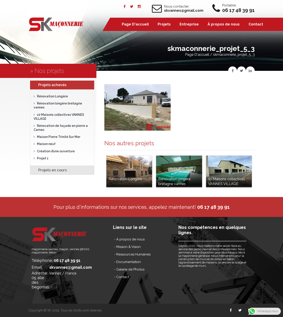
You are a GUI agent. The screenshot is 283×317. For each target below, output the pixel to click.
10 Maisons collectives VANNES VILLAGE (59, 116)
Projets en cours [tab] (52, 170)
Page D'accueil (197, 54)
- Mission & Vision (127, 247)
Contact (256, 24)
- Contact (121, 277)
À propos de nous (224, 24)
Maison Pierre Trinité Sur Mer (58, 137)
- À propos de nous (129, 239)
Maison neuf (46, 144)
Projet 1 (42, 158)
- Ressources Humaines (132, 254)
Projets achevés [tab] (52, 85)
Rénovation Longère (52, 96)
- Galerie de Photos (129, 269)
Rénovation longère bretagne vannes (58, 105)
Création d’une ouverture (56, 151)
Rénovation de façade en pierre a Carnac (61, 127)
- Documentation (127, 262)
